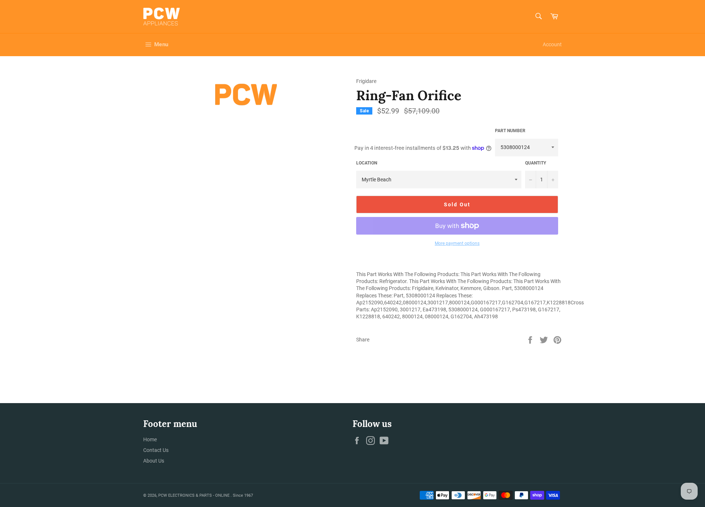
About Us (153, 461)
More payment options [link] (457, 243)
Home (150, 439)
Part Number (510, 130)
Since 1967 (243, 495)
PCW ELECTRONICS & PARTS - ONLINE (194, 495)
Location (366, 163)
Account (552, 44)
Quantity (535, 163)
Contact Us (156, 450)
